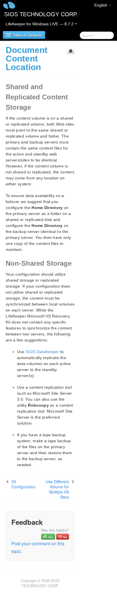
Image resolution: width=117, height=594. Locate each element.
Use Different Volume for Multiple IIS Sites (57, 489)
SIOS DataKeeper (42, 351)
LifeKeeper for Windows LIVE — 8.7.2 (40, 24)
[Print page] (71, 51)
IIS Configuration (23, 484)
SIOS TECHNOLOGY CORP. (41, 14)
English (101, 5)
